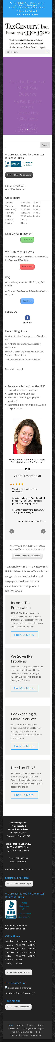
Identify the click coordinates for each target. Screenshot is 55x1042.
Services (31, 1025)
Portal (41, 1025)
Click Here (27, 239)
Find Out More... (27, 133)
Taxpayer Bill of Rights (33, 1028)
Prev (11, 531)
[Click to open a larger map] (18, 988)
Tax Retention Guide (22, 1031)
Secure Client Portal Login (19, 175)
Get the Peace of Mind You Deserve (27, 80)
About (20, 1025)
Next (43, 531)
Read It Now (27, 266)
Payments (36, 1035)
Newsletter (13, 1028)
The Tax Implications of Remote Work (22, 359)
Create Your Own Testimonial (27, 556)
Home (11, 1025)
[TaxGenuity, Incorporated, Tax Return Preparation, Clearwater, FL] (19, 164)
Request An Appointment (18, 972)
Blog (38, 1031)
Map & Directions (19, 1035)
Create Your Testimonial (18, 1007)
